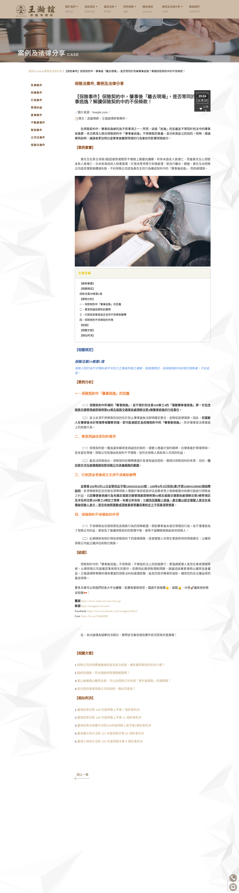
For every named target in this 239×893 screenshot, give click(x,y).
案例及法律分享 (171, 9)
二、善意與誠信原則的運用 (95, 309)
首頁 (31, 71)
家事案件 (36, 115)
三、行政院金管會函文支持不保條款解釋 (103, 314)
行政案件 (36, 100)
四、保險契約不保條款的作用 (96, 320)
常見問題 (128, 9)
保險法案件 (38, 145)
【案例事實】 (87, 283)
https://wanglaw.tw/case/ (95, 606)
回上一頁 (82, 774)
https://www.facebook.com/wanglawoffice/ (112, 611)
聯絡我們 (195, 9)
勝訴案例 (148, 9)
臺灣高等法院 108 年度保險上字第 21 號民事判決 (109, 717)
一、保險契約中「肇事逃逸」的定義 (100, 304)
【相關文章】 (87, 330)
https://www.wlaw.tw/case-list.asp (101, 601)
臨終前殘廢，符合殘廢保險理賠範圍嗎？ (103, 673)
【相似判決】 (87, 335)
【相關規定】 (87, 288)
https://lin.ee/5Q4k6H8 (94, 616)
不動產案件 (38, 122)
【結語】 (85, 325)
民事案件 (36, 85)
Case (39, 71)
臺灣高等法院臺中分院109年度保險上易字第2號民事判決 (114, 725)
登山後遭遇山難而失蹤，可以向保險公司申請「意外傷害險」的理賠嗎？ (124, 681)
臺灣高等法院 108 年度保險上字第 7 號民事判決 (108, 709)
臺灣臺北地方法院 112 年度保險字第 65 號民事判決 (110, 733)
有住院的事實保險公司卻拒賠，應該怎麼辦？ (106, 688)
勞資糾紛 (36, 107)
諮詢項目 (90, 9)
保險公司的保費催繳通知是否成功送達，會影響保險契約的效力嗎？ (121, 665)
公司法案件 (38, 137)
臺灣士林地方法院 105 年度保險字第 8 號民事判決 (110, 741)
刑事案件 (36, 92)
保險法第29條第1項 (91, 294)
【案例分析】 (87, 299)
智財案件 (36, 130)
